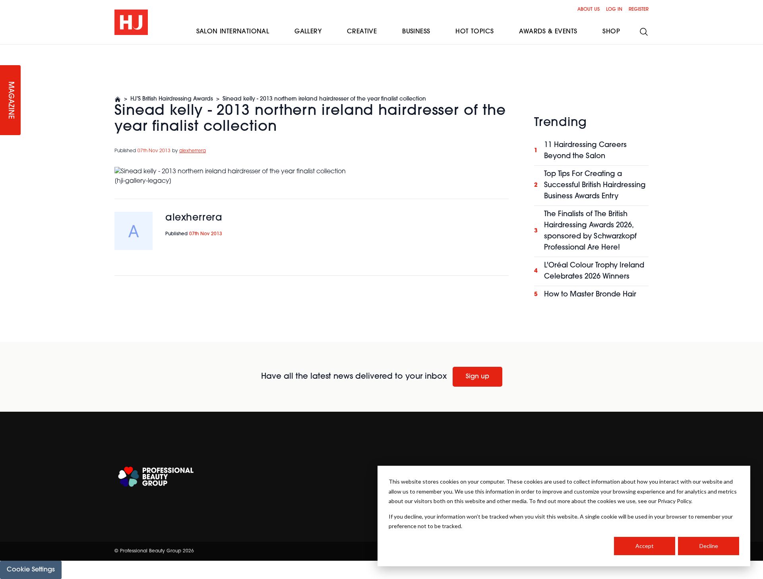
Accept (644, 545)
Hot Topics (474, 32)
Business (416, 32)
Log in (614, 9)
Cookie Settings (31, 570)
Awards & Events (548, 32)
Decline (708, 545)
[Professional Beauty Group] (155, 477)
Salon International (232, 32)
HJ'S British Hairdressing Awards (171, 99)
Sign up (477, 377)
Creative (362, 32)
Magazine (10, 100)
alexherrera (192, 151)
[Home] (117, 99)
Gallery (307, 32)
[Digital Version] (6, 49)
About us (588, 9)
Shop (611, 32)
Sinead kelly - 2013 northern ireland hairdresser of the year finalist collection (324, 99)
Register (639, 9)
